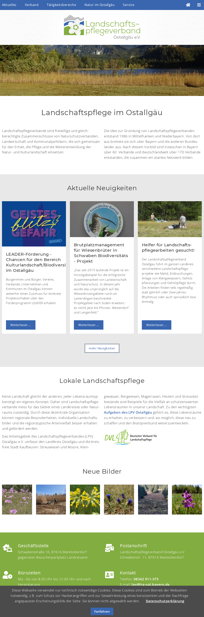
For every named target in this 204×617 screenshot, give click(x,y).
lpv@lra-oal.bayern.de (150, 584)
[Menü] (199, 5)
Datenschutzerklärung (165, 601)
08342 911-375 (146, 579)
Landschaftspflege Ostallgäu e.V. (102, 27)
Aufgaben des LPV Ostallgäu (128, 412)
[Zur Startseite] (188, 5)
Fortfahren (102, 611)
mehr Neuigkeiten (102, 348)
